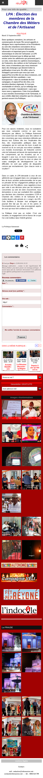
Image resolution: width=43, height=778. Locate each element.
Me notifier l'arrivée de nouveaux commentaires (22, 330)
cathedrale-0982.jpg (31, 668)
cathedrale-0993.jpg (11, 648)
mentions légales (21, 761)
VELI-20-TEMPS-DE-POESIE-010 (11, 733)
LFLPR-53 (11, 415)
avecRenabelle (31, 439)
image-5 (31, 555)
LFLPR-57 (31, 415)
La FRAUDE (7, 627)
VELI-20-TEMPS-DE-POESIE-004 (11, 486)
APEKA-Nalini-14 (11, 532)
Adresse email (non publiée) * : (13, 291)
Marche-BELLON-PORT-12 (11, 509)
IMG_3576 (31, 462)
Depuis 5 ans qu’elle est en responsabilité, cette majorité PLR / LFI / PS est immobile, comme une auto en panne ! (35, 368)
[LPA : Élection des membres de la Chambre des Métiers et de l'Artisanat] (21, 103)
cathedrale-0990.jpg (11, 688)
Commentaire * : (8, 306)
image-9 (11, 555)
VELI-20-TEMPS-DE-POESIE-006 (11, 753)
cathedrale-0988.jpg (11, 668)
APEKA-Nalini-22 (31, 532)
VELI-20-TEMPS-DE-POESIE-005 (31, 486)
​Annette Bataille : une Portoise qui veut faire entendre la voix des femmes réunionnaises (8, 367)
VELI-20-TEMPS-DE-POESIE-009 (31, 733)
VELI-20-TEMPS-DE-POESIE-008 (31, 713)
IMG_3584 (11, 462)
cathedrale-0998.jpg (31, 648)
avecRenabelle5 (11, 439)
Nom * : (5, 283)
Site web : (5, 299)
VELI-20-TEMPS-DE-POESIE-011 (11, 713)
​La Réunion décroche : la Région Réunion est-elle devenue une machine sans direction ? (21, 366)
